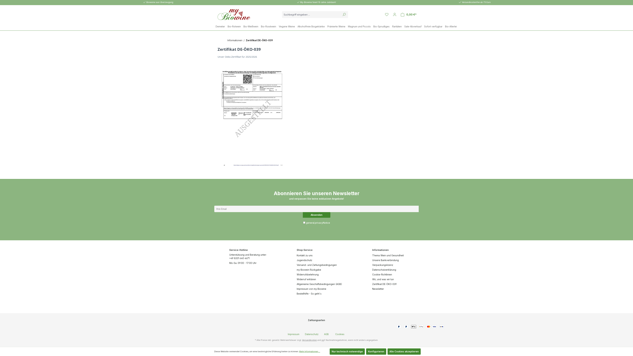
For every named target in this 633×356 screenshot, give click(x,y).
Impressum (293, 334)
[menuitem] (293, 334)
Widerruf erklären (306, 279)
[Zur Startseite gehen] (231, 14)
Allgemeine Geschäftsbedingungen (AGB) (319, 284)
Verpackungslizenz (382, 265)
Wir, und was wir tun (383, 279)
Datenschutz (311, 334)
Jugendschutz (304, 260)
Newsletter (378, 288)
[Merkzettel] (387, 14)
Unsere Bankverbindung (385, 260)
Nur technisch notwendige (347, 351)
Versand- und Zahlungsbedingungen (317, 265)
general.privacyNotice (318, 222)
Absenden (316, 214)
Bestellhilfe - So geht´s (309, 293)
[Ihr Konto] (395, 14)
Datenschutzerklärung (384, 269)
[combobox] (311, 14)
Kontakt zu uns (305, 255)
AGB (326, 334)
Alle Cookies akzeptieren (404, 351)
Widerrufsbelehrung (308, 274)
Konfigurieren (376, 351)
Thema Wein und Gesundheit (388, 255)
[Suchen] (344, 14)
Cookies (339, 334)
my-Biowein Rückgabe (309, 269)
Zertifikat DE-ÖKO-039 (384, 284)
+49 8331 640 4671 (239, 258)
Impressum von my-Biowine (311, 288)
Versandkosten (309, 340)
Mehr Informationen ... (309, 351)
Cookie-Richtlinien (382, 274)
